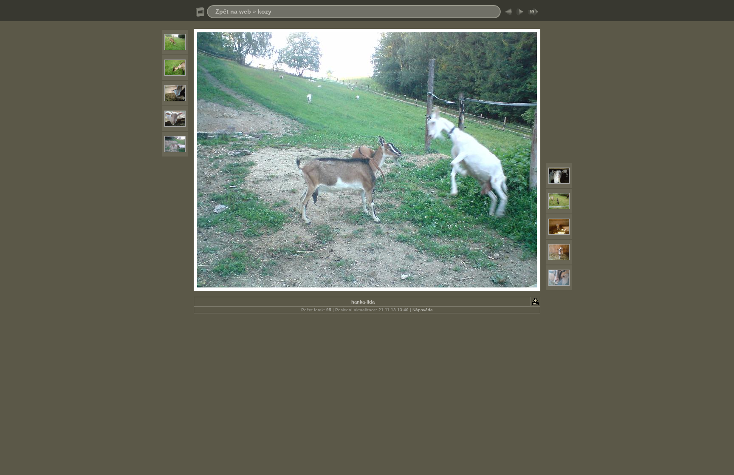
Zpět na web (233, 11)
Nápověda (422, 309)
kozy (264, 11)
